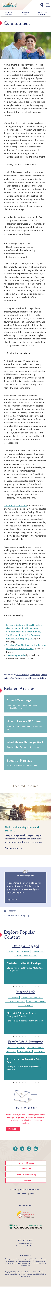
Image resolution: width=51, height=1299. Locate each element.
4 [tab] (23, 986)
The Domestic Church (16, 1047)
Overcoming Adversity (36, 1001)
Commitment (35, 674)
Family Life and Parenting (25, 1174)
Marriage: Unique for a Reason (25, 1246)
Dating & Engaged (8, 13)
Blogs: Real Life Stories (29, 1189)
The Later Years (25, 1005)
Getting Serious (23, 951)
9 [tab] (38, 986)
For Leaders (26, 1180)
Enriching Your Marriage (13, 678)
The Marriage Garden (16, 655)
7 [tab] (32, 986)
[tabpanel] (25, 971)
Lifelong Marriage (29, 678)
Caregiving (40, 1051)
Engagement (38, 951)
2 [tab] (16, 986)
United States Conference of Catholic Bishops (30, 1272)
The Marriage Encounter (15, 505)
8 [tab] (35, 986)
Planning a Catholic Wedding (25, 955)
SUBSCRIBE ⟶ (13, 1129)
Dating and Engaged (25, 1163)
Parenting (10, 1051)
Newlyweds (14, 997)
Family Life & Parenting (42, 13)
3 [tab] (19, 986)
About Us (13, 1189)
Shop (32, 1193)
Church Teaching (22, 674)
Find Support (22, 1193)
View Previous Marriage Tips (17, 915)
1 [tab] (13, 986)
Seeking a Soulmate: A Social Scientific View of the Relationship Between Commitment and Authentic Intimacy (24, 628)
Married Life (25, 13)
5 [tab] (26, 986)
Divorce (44, 674)
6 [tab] (29, 986)
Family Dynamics (25, 1051)
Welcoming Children (35, 1047)
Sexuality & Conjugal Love (32, 997)
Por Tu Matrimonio (25, 1244)
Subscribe (12, 910)
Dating (10, 951)
